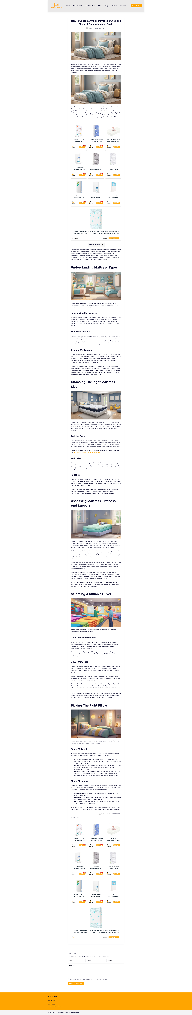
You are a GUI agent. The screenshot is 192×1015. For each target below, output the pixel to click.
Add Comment (73, 965)
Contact (114, 6)
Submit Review (136, 6)
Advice (100, 6)
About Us (123, 6)
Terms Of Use (51, 1004)
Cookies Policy (52, 1002)
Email (90, 960)
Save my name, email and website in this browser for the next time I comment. (88, 979)
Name (71, 960)
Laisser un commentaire (75, 983)
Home (68, 6)
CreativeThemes (74, 1012)
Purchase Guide (77, 6)
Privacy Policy (52, 1000)
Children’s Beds (90, 6)
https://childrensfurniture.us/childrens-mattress (86, 452)
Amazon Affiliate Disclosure (55, 1006)
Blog (106, 6)
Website (109, 960)
